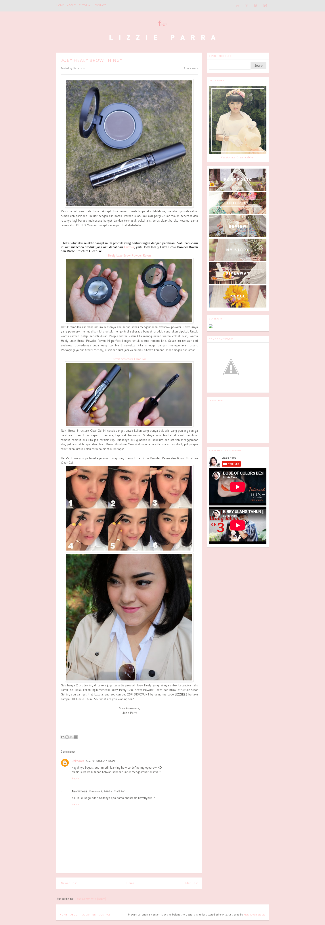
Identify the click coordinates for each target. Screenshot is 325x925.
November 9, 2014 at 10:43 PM (106, 791)
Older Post (191, 883)
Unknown (77, 761)
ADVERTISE (89, 914)
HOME (63, 914)
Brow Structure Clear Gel (129, 359)
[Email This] (63, 737)
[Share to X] (71, 737)
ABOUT (71, 5)
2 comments (191, 68)
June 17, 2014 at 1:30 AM (100, 761)
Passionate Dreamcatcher (238, 157)
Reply (75, 778)
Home (60, 5)
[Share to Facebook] (75, 737)
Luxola (129, 247)
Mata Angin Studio (254, 914)
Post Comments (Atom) (90, 899)
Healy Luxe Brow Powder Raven (129, 255)
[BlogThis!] (67, 737)
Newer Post (69, 883)
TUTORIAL (85, 5)
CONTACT (100, 5)
